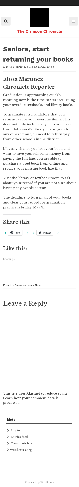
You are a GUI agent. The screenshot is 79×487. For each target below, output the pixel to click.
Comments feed (22, 443)
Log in (15, 430)
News (38, 285)
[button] (39, 17)
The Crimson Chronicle (39, 31)
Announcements (24, 285)
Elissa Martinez (40, 66)
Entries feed (19, 437)
